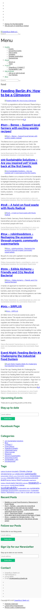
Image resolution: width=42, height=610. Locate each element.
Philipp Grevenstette (8, 262)
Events (7, 47)
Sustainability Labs (15, 69)
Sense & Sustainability (13, 456)
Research (8, 454)
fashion (14, 480)
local (8, 483)
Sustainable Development (9, 490)
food (19, 480)
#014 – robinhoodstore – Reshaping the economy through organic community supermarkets (19, 238)
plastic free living (16, 483)
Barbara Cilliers (6, 391)
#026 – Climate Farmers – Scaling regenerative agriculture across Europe (21, 510)
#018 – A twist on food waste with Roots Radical (20, 206)
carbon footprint (6, 471)
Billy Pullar (4, 300)
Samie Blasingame (7, 153)
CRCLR (11, 476)
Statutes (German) (11, 604)
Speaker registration (16, 56)
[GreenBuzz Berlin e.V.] (9, 32)
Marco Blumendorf (7, 344)
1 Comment (21, 155)
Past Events (13, 53)
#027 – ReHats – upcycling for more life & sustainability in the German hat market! (20, 507)
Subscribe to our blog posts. (11, 531)
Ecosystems (4, 478)
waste (27, 492)
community (31, 473)
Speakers (12, 54)
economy (27, 476)
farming (8, 480)
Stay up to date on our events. (12, 552)
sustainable (35, 488)
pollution (25, 483)
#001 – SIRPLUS (11, 306)
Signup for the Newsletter (14, 24)
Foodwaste (25, 480)
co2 (13, 474)
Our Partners (13, 75)
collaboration (19, 474)
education (11, 478)
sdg (40, 483)
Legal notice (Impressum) (14, 606)
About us (12, 62)
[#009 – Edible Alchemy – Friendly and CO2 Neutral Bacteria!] (21, 282)
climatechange (6, 474)
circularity (15, 471)
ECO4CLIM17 (21, 476)
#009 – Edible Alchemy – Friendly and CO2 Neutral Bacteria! (17, 272)
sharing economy (5, 485)
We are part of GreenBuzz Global (17, 26)
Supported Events (11, 458)
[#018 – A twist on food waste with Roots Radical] (21, 215)
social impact (14, 485)
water (31, 492)
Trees (21, 492)
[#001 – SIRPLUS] (11, 311)
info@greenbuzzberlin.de (18, 578)
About (7, 60)
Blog (6, 77)
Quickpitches (13, 58)
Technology (10, 492)
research (33, 482)
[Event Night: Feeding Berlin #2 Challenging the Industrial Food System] (21, 366)
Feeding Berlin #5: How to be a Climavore (20, 93)
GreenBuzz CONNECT (17, 67)
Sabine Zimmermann (8, 198)
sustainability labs (24, 488)
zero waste (36, 492)
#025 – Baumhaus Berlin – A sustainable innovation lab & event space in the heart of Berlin (22, 514)
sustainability (9, 488)
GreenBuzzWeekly (11, 448)
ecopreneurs (35, 476)
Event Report (9, 446)
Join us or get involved (17, 73)
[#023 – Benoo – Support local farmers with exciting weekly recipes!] (21, 138)
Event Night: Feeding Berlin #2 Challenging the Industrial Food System (21, 356)
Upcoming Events (15, 51)
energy (17, 478)
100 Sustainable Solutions (14, 346)
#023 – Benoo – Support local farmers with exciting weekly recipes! (20, 128)
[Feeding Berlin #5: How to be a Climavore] (20, 101)
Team (11, 64)
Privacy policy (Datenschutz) (15, 607)
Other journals (10, 452)
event (3, 480)
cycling (15, 476)
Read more (29, 155)
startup (21, 485)
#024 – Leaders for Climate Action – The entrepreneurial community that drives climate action (21, 519)
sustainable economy (24, 490)
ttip (25, 492)
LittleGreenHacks (11, 450)
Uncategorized (11, 393)
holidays (3, 483)
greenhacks (32, 480)
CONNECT (9, 445)
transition (17, 492)
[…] (24, 120)
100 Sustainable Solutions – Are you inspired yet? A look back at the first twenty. (19, 163)
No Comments (26, 200)
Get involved (9, 71)
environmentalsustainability (29, 478)
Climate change (25, 471)
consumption (4, 476)
